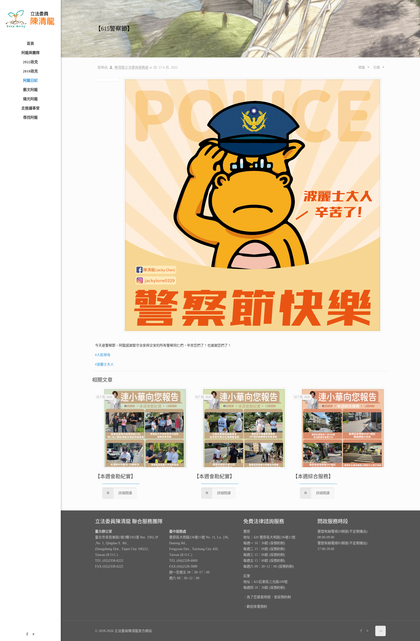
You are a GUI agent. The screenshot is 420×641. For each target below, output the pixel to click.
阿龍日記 (346, 27)
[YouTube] (33, 634)
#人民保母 (102, 355)
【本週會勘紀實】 (115, 476)
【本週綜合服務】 (313, 476)
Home (325, 27)
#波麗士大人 (104, 364)
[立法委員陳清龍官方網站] (30, 19)
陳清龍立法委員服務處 (131, 67)
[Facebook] (27, 634)
